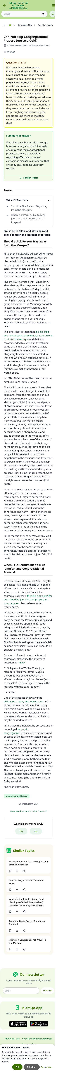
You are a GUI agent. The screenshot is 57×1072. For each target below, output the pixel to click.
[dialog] (27, 1058)
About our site (12, 1038)
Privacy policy (29, 1044)
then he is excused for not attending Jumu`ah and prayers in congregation (28, 599)
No (35, 831)
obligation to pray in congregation (23, 701)
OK (17, 1067)
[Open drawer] (54, 5)
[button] (10, 871)
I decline (31, 1067)
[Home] (10, 25)
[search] (52, 14)
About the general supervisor (37, 1038)
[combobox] (22, 13)
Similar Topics (30, 177)
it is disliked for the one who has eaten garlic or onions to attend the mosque (28, 335)
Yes (21, 831)
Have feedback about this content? (28, 811)
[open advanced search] (43, 14)
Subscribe (47, 990)
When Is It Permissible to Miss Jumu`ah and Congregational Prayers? (28, 218)
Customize (46, 1067)
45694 (22, 662)
